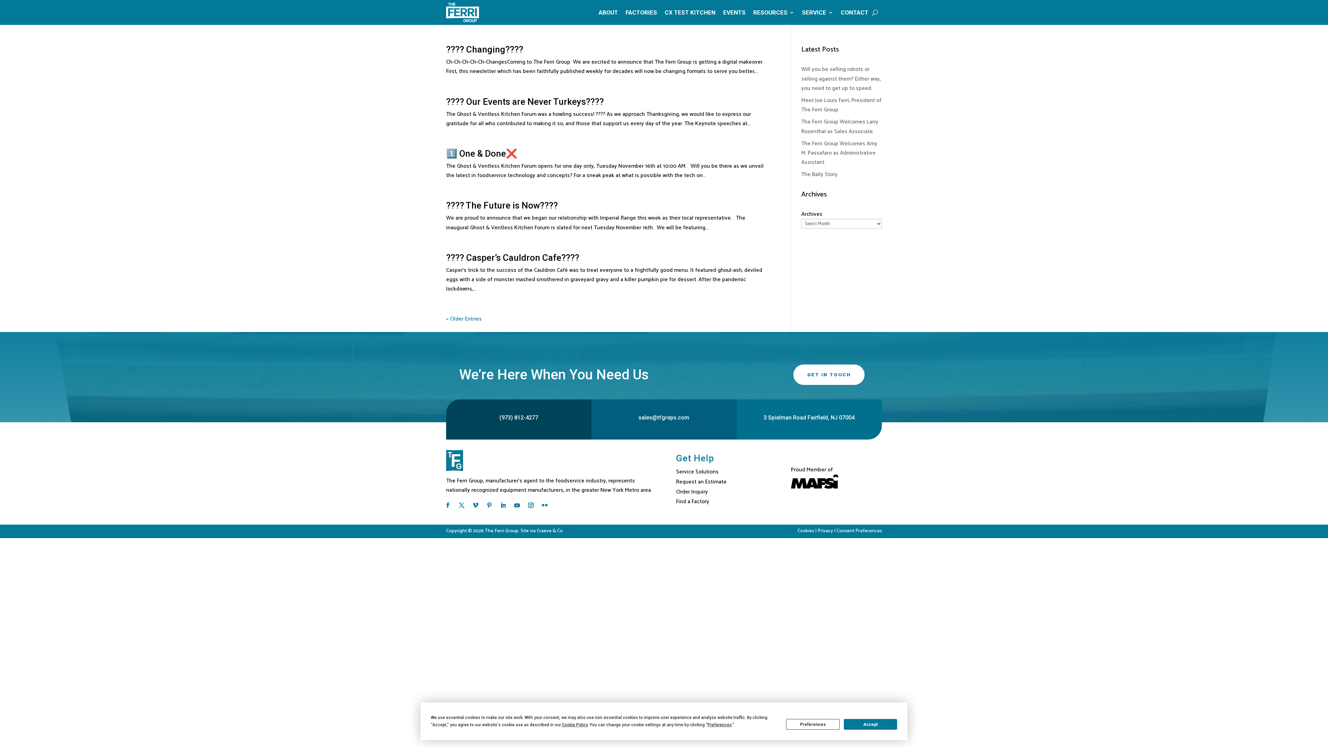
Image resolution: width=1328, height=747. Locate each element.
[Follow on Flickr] (544, 505)
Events (734, 12)
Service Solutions (697, 472)
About (608, 12)
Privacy (825, 531)
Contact (854, 12)
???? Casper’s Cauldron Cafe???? (512, 257)
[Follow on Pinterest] (489, 505)
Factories (641, 12)
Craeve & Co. (550, 531)
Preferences (813, 724)
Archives (811, 214)
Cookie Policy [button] (575, 724)
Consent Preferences (859, 531)
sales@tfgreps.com (663, 417)
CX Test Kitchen (690, 12)
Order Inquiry (692, 492)
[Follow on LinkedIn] (503, 505)
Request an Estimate (701, 482)
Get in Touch (829, 374)
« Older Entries (464, 319)
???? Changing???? (484, 49)
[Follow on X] (461, 505)
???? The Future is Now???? (502, 205)
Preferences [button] (720, 724)
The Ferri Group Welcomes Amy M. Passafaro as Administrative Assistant (839, 153)
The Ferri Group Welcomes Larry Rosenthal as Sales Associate (839, 126)
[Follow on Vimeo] (475, 505)
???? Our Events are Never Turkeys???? (525, 101)
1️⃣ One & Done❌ (481, 153)
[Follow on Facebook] (447, 505)
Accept (870, 724)
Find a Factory (692, 501)
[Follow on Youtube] (517, 505)
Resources (770, 12)
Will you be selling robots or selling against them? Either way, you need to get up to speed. (841, 79)
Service (814, 12)
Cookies (805, 531)
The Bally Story (819, 174)
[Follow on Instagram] (530, 505)
